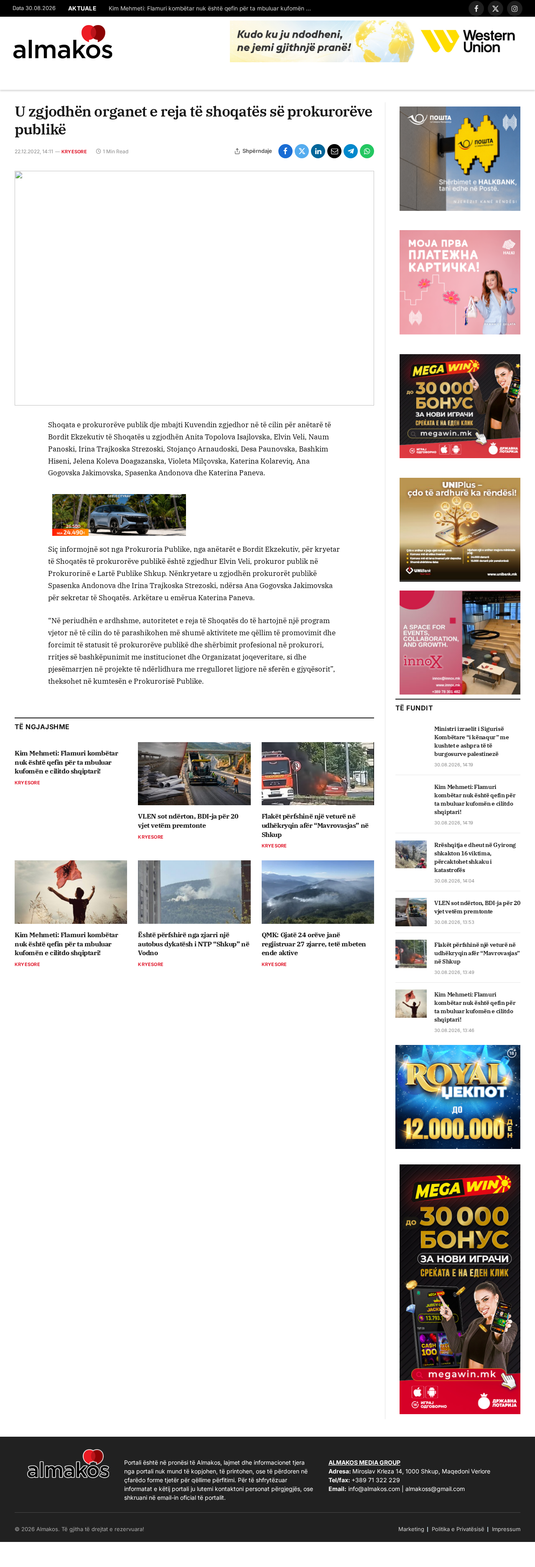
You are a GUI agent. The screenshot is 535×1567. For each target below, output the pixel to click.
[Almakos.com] (63, 41)
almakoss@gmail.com (435, 1488)
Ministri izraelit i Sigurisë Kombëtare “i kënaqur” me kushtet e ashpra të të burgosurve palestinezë (471, 741)
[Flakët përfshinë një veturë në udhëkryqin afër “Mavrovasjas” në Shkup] (318, 773)
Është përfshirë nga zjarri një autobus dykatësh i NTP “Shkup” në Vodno (193, 944)
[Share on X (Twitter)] (302, 151)
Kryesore (74, 152)
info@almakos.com (374, 1488)
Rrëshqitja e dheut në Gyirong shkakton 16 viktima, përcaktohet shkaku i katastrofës (475, 857)
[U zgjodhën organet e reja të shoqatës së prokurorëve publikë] (194, 288)
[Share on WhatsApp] (367, 151)
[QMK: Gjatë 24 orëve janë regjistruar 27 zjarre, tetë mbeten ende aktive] (318, 891)
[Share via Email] (334, 151)
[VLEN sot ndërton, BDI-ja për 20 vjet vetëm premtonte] (194, 773)
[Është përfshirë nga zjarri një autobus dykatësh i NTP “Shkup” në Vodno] (194, 891)
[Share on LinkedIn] (318, 151)
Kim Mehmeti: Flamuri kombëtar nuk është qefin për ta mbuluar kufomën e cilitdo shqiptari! (213, 8)
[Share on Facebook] (285, 151)
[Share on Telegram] (351, 151)
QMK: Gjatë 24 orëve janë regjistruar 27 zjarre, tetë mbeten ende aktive (314, 944)
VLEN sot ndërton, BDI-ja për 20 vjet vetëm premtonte (188, 820)
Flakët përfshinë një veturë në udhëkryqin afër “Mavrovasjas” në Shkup (315, 825)
